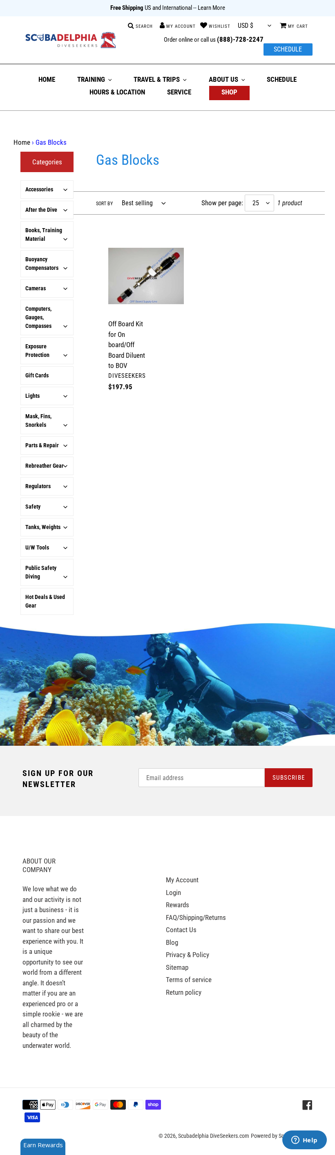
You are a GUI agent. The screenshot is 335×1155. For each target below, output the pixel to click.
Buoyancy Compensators (41, 263)
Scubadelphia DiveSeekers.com (213, 1136)
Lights (32, 395)
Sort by (104, 203)
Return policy (183, 992)
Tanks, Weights (42, 527)
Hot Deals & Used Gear (45, 601)
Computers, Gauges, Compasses (38, 317)
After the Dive (41, 209)
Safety (32, 506)
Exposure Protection (37, 350)
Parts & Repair (42, 445)
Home (21, 142)
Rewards (177, 905)
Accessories (39, 189)
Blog (172, 942)
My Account (182, 880)
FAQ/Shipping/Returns (196, 917)
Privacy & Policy (187, 955)
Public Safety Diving (40, 572)
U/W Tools (37, 547)
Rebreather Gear (44, 465)
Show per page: (222, 203)
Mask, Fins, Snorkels (38, 420)
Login (173, 892)
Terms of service (189, 980)
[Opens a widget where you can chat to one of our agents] (304, 1140)
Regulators (38, 486)
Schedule (288, 49)
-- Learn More (209, 7)
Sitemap (177, 967)
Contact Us (181, 930)
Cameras (35, 288)
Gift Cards (37, 375)
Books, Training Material (43, 234)
